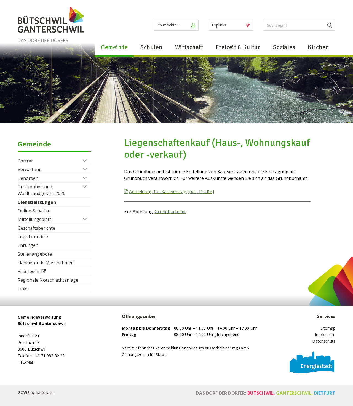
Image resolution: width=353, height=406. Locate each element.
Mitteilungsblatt (34, 219)
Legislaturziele (33, 237)
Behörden (28, 178)
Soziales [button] (284, 47)
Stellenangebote (35, 254)
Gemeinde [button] (114, 47)
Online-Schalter (34, 211)
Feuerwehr (29, 271)
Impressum (325, 334)
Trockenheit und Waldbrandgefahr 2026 (41, 190)
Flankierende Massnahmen (46, 263)
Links (23, 288)
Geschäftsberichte (36, 228)
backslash (45, 392)
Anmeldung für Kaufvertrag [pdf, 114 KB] (171, 191)
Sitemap (327, 328)
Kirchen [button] (318, 47)
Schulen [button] (151, 47)
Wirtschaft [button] (189, 47)
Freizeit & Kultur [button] (238, 47)
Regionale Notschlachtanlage (48, 280)
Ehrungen (28, 245)
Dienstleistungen (37, 202)
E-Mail (28, 362)
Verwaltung (30, 169)
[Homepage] (51, 25)
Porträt (25, 161)
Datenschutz (323, 341)
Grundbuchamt (170, 212)
